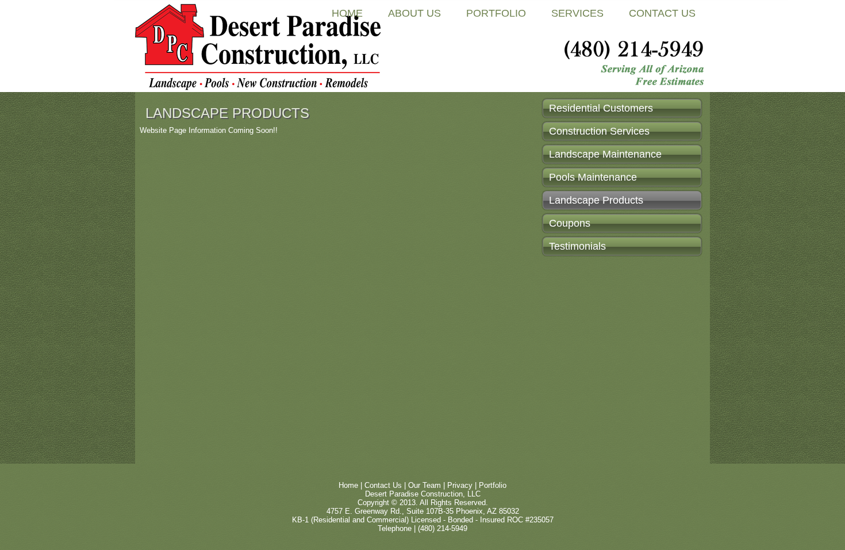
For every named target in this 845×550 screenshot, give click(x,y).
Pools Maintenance (593, 177)
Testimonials (577, 246)
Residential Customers (601, 108)
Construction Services (599, 131)
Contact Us (662, 13)
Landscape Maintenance (605, 154)
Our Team (424, 485)
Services (577, 13)
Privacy (460, 485)
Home (347, 13)
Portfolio (496, 13)
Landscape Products (596, 200)
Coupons (569, 223)
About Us (414, 13)
